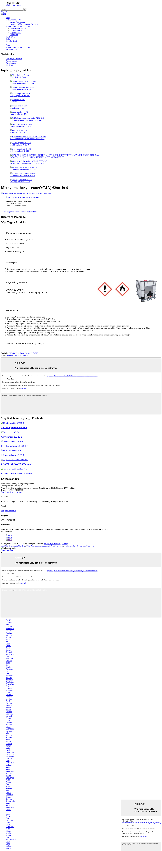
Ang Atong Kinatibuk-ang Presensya (24, 24)
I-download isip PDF (29, 212)
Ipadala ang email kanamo (11, 212)
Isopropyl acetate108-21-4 (20, 182)
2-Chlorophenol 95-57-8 (19, 145)
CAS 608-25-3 (6, 546)
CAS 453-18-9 (88, 546)
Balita (8, 39)
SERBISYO (10, 37)
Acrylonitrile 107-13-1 (11, 437)
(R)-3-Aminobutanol (34, 546)
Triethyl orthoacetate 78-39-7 (21, 89)
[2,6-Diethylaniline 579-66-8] (12, 423)
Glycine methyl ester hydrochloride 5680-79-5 (27, 163)
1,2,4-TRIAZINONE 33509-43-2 (17, 464)
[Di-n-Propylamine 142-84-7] (12, 441)
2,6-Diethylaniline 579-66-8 (14, 427)
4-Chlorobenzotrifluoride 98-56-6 (22, 169)
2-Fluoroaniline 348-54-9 (19, 151)
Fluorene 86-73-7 (16, 102)
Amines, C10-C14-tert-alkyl (52, 546)
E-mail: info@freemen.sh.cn (11, 492)
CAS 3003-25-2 (19, 546)
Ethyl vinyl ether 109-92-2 (20, 96)
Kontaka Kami (11, 41)
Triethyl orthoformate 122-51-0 (22, 83)
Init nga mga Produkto (52, 544)
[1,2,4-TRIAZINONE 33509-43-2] (14, 460)
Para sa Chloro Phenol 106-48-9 (16, 473)
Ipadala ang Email (7, 550)
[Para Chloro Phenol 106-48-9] (14, 469)
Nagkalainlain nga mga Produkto (18, 26)
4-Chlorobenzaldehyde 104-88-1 (22, 176)
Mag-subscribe (6, 531)
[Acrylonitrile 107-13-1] (10, 432)
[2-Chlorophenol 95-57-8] (11, 451)
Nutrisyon (14, 35)
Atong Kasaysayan (17, 22)
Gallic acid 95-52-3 (17, 133)
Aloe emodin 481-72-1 (19, 114)
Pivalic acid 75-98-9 (17, 108)
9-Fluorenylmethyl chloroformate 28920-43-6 (27, 139)
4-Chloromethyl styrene (73, 546)
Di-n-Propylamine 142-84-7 (17, 355)
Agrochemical (15, 33)
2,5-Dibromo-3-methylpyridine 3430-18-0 (26, 120)
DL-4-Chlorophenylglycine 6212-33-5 (23, 353)
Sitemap (65, 544)
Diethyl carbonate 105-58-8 (20, 126)
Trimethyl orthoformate (19, 77)
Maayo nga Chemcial (18, 28)
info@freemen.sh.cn (13, 5)
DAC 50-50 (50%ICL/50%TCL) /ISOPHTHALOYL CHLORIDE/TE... (37, 157)
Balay (8, 18)
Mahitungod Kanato (13, 20)
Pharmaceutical (16, 30)
